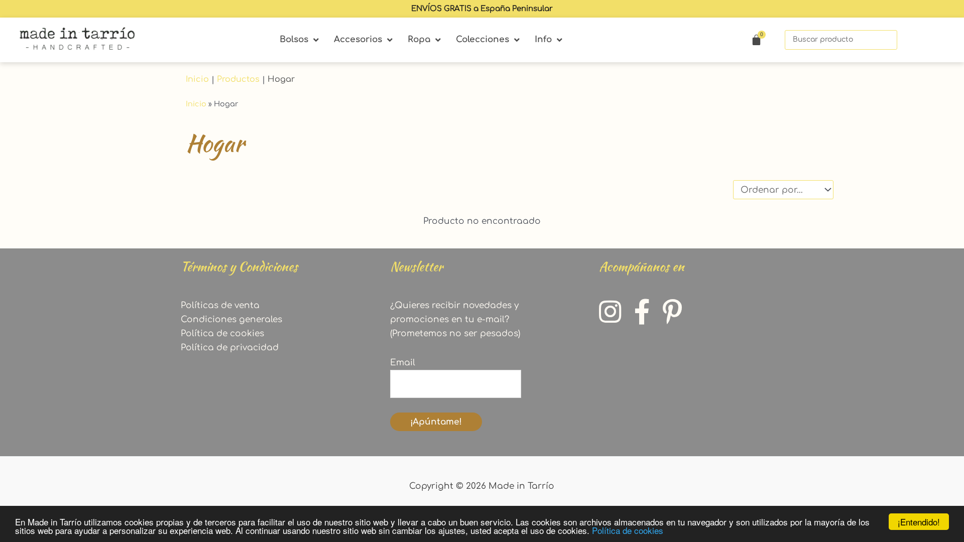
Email (402, 362)
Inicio (197, 79)
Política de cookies (627, 530)
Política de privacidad (230, 347)
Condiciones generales (231, 319)
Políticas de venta (220, 305)
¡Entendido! (919, 521)
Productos (238, 79)
